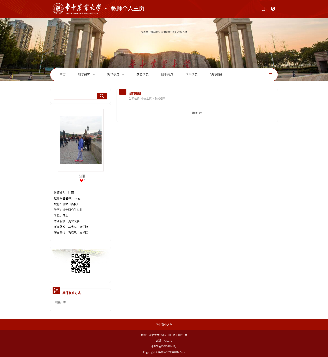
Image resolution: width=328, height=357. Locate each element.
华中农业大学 (164, 324)
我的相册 (216, 74)
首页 (63, 74)
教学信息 (113, 74)
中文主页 (146, 98)
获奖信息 (142, 74)
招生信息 (167, 74)
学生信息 (191, 74)
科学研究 (84, 74)
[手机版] (263, 10)
